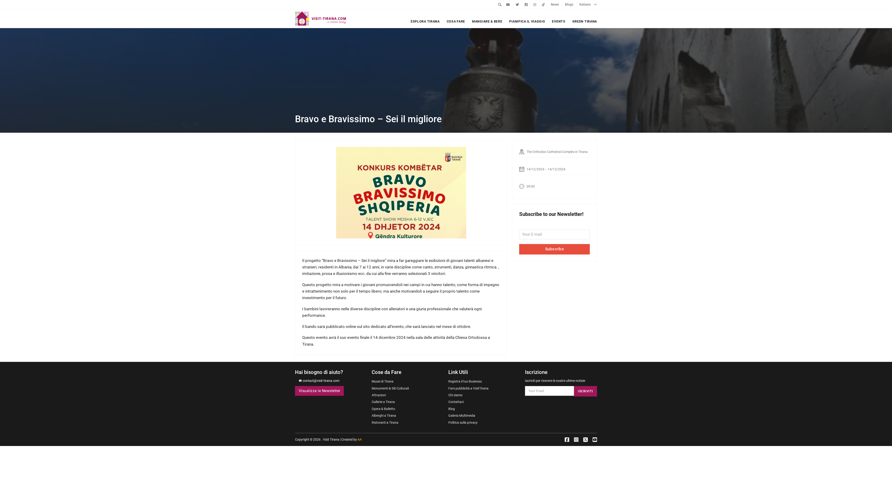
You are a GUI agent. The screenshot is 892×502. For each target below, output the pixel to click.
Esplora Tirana (425, 21)
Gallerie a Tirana (383, 402)
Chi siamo (455, 395)
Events (558, 21)
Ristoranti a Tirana (385, 422)
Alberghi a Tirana (384, 415)
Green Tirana (584, 21)
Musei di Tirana (383, 381)
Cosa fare (456, 21)
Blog (451, 409)
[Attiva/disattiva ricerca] (499, 4)
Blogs (569, 4)
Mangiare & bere (487, 21)
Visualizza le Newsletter (319, 391)
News (555, 4)
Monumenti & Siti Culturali (390, 388)
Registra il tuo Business (465, 381)
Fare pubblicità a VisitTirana (468, 388)
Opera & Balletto (383, 409)
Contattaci (456, 402)
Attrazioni (379, 395)
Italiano (585, 4)
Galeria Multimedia (461, 415)
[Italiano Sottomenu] (595, 4)
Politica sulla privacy (463, 422)
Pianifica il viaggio (527, 21)
